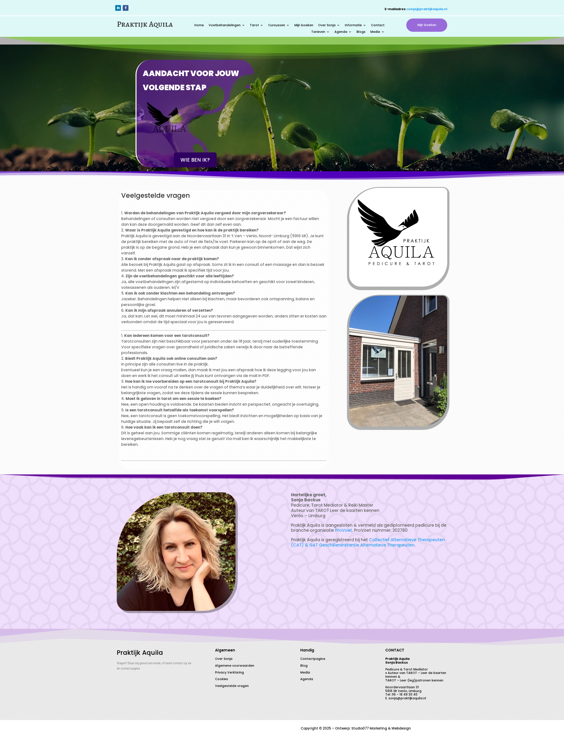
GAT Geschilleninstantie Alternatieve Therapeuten (361, 545)
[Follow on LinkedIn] (118, 8)
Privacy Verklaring (229, 672)
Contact (377, 25)
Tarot (254, 25)
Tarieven (318, 32)
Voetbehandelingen (225, 25)
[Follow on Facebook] (125, 8)
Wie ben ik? (195, 160)
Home (199, 25)
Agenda (340, 32)
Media (375, 32)
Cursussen (276, 25)
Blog (304, 665)
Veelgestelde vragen (232, 686)
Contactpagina (312, 659)
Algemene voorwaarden (234, 665)
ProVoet (343, 530)
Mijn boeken (303, 25)
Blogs (360, 32)
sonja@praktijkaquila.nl (427, 9)
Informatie (353, 25)
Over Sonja (327, 25)
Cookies (221, 679)
